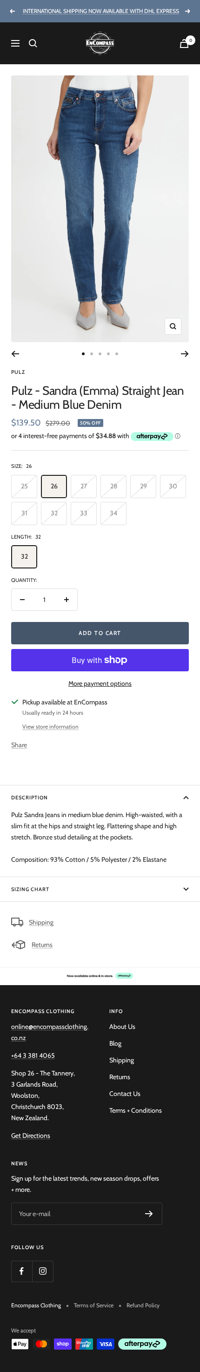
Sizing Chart (30, 889)
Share (19, 745)
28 (113, 486)
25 (24, 486)
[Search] (33, 43)
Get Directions (30, 1135)
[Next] (185, 354)
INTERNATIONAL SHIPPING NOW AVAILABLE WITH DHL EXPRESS (101, 10)
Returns (42, 944)
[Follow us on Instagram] (42, 1271)
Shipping (41, 922)
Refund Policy (143, 1305)
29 (143, 486)
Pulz (18, 372)
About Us (122, 1026)
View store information (50, 726)
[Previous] (15, 354)
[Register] (149, 1213)
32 (54, 513)
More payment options (100, 683)
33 (83, 513)
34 (113, 513)
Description (29, 797)
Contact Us (124, 1093)
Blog (115, 1043)
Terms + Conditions (135, 1110)
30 (173, 486)
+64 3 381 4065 (33, 1055)
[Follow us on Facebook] (21, 1271)
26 (54, 486)
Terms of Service (93, 1305)
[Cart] (184, 43)
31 (24, 513)
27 (83, 486)
